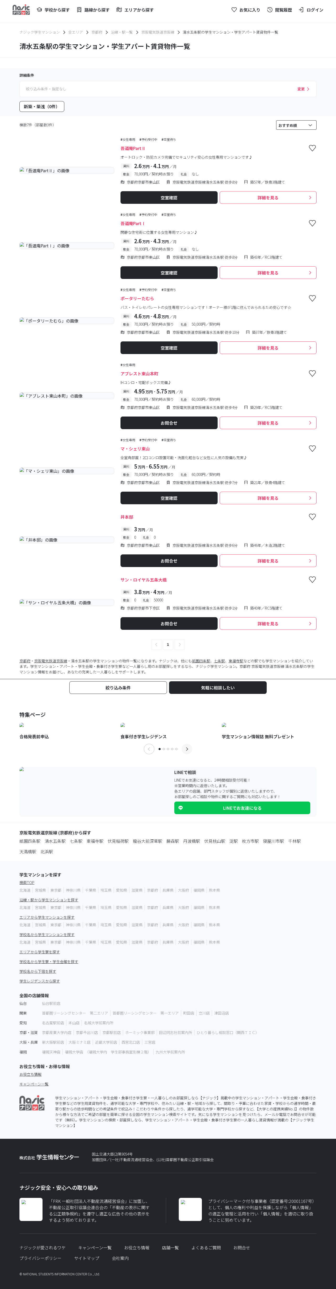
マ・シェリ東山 (135, 448)
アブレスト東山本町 (139, 373)
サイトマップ (86, 1258)
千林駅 (294, 841)
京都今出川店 (87, 1032)
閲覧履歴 (283, 10)
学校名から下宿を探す (37, 971)
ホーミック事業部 (140, 1032)
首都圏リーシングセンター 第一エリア (146, 1013)
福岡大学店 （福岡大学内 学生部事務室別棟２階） (108, 1051)
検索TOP (26, 882)
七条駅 (219, 660)
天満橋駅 (27, 851)
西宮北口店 (131, 1042)
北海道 (24, 890)
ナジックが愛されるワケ (42, 1247)
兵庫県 (168, 890)
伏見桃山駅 (214, 841)
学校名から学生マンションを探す (47, 934)
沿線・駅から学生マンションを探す (48, 899)
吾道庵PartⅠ (133, 223)
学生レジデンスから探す (39, 981)
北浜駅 (46, 851)
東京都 (55, 890)
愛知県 (121, 890)
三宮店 (149, 1042)
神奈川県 (73, 890)
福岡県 (198, 890)
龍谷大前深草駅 (147, 841)
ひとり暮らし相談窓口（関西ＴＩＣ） (228, 1032)
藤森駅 (172, 841)
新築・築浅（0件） (42, 106)
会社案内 (120, 1258)
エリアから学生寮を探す (39, 951)
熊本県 (214, 890)
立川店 (204, 1013)
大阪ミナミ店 (80, 1042)
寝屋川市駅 (273, 841)
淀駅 (233, 841)
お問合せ (241, 1247)
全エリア (75, 32)
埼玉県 (106, 890)
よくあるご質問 (206, 1247)
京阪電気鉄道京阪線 (157, 32)
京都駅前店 (111, 1032)
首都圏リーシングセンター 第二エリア (75, 1013)
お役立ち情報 (30, 1074)
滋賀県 (137, 890)
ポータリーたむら (137, 298)
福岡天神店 (51, 1051)
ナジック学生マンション (39, 32)
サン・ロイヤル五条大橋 (143, 579)
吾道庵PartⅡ (133, 148)
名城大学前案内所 (98, 1022)
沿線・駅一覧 (122, 32)
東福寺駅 (236, 660)
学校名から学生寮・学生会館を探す (48, 961)
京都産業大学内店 (56, 1032)
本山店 (74, 1022)
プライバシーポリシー (40, 1258)
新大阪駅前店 (53, 1042)
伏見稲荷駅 (118, 841)
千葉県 (90, 890)
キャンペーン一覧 (34, 1084)
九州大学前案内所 (170, 1051)
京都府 (96, 32)
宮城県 (40, 890)
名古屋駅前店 (53, 1022)
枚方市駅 (250, 841)
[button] (156, 644)
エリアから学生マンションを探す (47, 917)
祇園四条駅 (201, 660)
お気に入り (249, 10)
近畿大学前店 (106, 1042)
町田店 (188, 1013)
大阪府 (183, 890)
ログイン (315, 10)
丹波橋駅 (191, 841)
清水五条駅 (55, 841)
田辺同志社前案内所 (175, 1032)
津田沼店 (221, 1013)
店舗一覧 (170, 1247)
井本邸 (126, 517)
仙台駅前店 (51, 1003)
